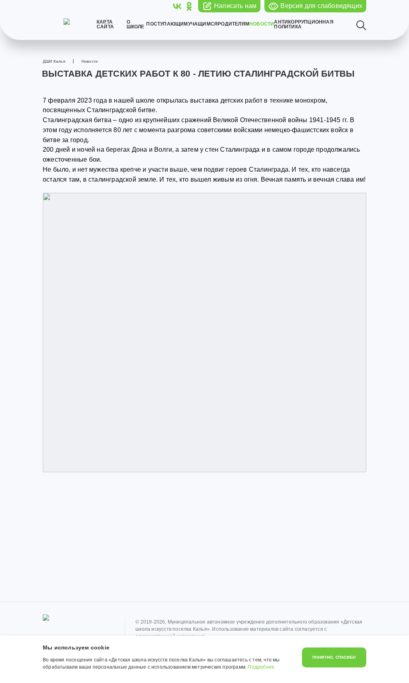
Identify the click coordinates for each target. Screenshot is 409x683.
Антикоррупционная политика (303, 24)
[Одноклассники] (189, 6)
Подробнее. (262, 667)
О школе (136, 24)
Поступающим (167, 24)
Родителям (233, 24)
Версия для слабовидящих (321, 5)
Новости (261, 24)
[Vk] (177, 6)
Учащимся (203, 24)
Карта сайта (105, 24)
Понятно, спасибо (334, 657)
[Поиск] (361, 25)
